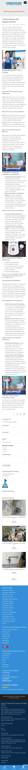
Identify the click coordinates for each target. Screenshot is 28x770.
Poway (2, 741)
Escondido (7, 740)
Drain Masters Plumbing (19, 24)
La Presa (3, 725)
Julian (20, 718)
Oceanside (16, 752)
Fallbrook (12, 740)
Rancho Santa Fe (20, 735)
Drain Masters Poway (7, 610)
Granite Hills (14, 710)
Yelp (16, 268)
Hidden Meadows (19, 740)
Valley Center (10, 743)
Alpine (2, 709)
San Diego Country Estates (19, 741)
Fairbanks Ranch (4, 735)
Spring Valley (11, 714)
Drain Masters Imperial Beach (9, 612)
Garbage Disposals (6, 653)
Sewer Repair (5, 638)
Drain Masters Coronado (8, 616)
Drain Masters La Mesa (7, 590)
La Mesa (6, 712)
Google (10, 268)
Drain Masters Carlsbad (7, 603)
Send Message (6, 465)
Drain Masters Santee (7, 605)
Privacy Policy (5, 643)
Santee (5, 714)
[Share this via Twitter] (20, 414)
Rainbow (7, 741)
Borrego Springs (4, 757)
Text (4, 451)
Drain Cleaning (5, 640)
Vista (14, 743)
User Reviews (18, 689)
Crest (22, 709)
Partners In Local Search (14, 698)
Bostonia (6, 709)
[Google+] (5, 647)
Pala (24, 740)
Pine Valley (7, 720)
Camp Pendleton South (17, 748)
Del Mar (7, 752)
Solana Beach (23, 752)
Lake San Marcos (13, 735)
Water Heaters (5, 658)
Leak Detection (5, 634)
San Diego (3, 730)
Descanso (12, 718)
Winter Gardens (17, 714)
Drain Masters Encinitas (7, 601)
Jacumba (17, 718)
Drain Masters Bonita (7, 614)
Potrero (12, 720)
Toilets (3, 662)
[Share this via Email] (24, 414)
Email (4, 448)
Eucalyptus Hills (7, 710)
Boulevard (3, 718)
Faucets (4, 660)
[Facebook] (3, 647)
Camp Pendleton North (6, 748)
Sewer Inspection (6, 632)
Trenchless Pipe (6, 636)
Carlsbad (3, 752)
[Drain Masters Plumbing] (14, 3)
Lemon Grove (16, 712)
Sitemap (4, 623)
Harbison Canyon (21, 710)
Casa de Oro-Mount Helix (14, 709)
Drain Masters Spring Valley (8, 621)
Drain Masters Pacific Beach (8, 592)
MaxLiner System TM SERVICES (9, 629)
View (13, 521)
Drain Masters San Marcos (8, 607)
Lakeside (10, 712)
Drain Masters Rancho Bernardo (9, 599)
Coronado (3, 762)
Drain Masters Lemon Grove (9, 618)
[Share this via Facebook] (13, 414)
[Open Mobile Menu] (25, 2)
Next (13, 579)
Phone (5, 450)
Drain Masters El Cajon (7, 596)
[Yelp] (7, 647)
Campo (7, 718)
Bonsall (2, 740)
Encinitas (12, 752)
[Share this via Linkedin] (17, 414)
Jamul (2, 712)
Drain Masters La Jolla (7, 594)
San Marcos (3, 743)
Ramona (11, 741)
